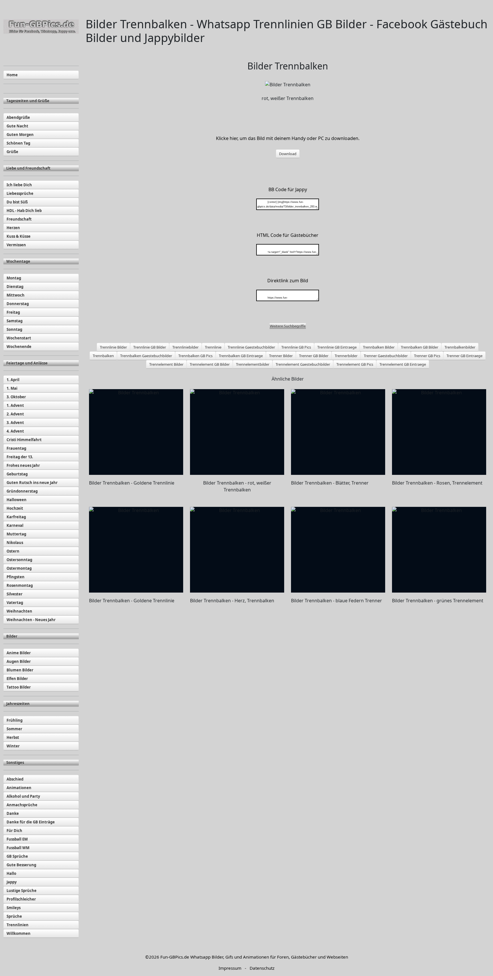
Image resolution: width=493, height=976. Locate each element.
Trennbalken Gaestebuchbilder (146, 355)
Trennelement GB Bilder (210, 364)
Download (287, 153)
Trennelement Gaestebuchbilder (303, 364)
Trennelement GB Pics (354, 364)
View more (136, 432)
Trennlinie (213, 347)
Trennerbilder (346, 355)
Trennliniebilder (185, 347)
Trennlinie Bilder (113, 347)
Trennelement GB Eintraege (402, 364)
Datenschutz (262, 968)
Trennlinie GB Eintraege (337, 347)
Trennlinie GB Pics (296, 347)
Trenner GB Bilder (313, 355)
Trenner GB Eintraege (464, 355)
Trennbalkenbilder (459, 347)
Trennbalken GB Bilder (419, 347)
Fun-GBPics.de (174, 957)
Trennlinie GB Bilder (149, 347)
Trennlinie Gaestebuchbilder (251, 347)
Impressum (230, 968)
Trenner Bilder (281, 355)
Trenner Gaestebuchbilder (386, 355)
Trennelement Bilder (166, 364)
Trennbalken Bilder (379, 347)
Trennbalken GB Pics (195, 355)
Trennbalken (103, 355)
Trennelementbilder (252, 364)
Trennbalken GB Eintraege (241, 355)
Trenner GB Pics (427, 355)
